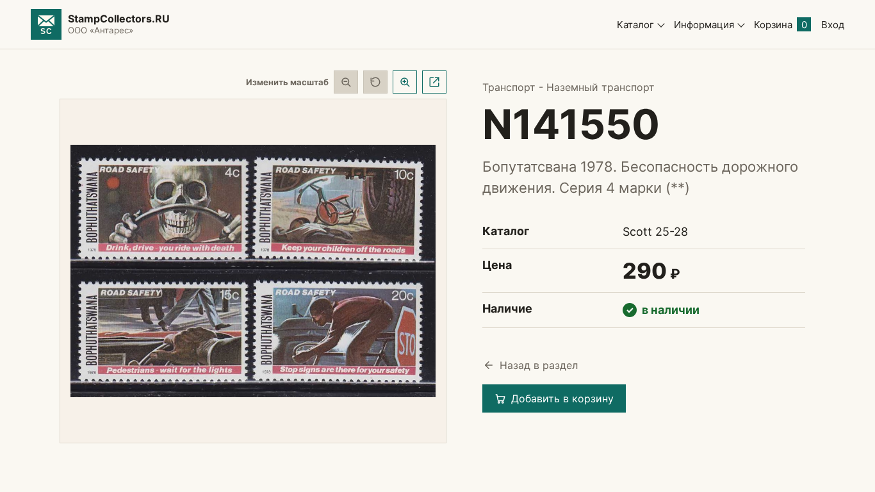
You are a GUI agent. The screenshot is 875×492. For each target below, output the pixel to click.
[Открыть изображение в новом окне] (434, 82)
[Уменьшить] (346, 82)
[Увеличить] (405, 82)
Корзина (780, 25)
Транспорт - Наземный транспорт (568, 87)
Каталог (635, 25)
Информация (704, 25)
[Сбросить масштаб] (375, 82)
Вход (832, 25)
